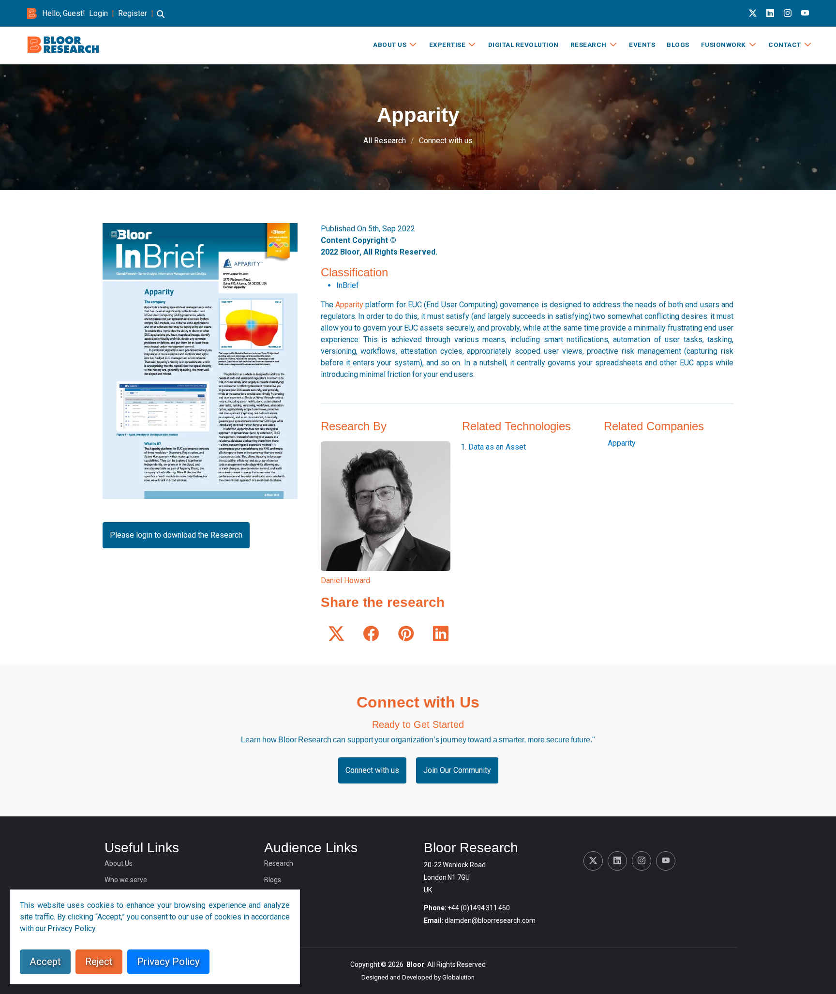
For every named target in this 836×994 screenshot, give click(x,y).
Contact (784, 44)
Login (98, 13)
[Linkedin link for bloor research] (770, 13)
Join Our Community (457, 770)
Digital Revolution (523, 44)
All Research (384, 140)
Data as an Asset (497, 447)
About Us (389, 44)
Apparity (349, 304)
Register (132, 13)
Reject (99, 961)
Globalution (458, 977)
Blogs (678, 44)
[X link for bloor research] (753, 13)
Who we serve (125, 879)
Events (642, 44)
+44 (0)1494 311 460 (479, 908)
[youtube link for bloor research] (805, 13)
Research (588, 44)
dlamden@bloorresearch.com (490, 920)
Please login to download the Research (176, 535)
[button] (160, 18)
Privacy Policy (168, 961)
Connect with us (446, 140)
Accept (45, 961)
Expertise (447, 44)
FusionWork (723, 44)
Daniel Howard (345, 580)
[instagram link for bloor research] (787, 13)
